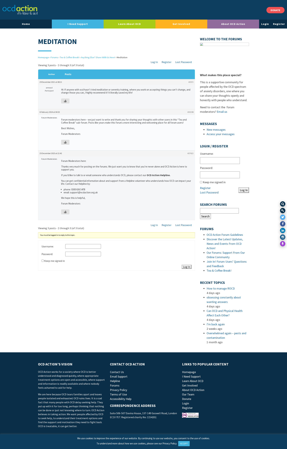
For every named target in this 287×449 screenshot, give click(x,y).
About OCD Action (233, 24)
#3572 (191, 82)
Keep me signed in (54, 260)
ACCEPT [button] (184, 443)
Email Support (118, 376)
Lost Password (183, 62)
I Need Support (78, 24)
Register (279, 24)
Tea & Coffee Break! (69, 57)
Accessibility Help (120, 399)
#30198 (190, 112)
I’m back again (216, 324)
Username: (48, 246)
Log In (154, 62)
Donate (186, 399)
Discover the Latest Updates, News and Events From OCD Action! (225, 243)
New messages (216, 129)
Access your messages (221, 134)
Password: (47, 254)
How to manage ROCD (221, 288)
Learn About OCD (129, 24)
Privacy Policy (118, 390)
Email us (222, 112)
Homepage (43, 57)
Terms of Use (118, 394)
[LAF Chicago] (20, 10)
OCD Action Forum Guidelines (225, 235)
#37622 (190, 153)
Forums (54, 57)
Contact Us (117, 372)
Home (26, 24)
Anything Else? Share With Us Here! (98, 57)
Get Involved (181, 24)
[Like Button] (65, 100)
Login (265, 24)
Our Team (188, 394)
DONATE (275, 10)
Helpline (115, 381)
